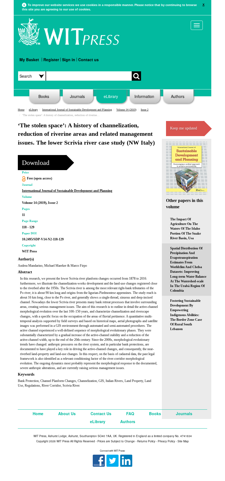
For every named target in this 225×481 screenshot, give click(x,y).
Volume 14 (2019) (126, 109)
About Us (67, 413)
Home (21, 109)
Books (43, 96)
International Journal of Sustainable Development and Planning (77, 109)
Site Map (183, 441)
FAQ (130, 413)
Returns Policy (146, 441)
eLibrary (111, 96)
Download (35, 162)
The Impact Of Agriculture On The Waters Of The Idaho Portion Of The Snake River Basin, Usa (185, 228)
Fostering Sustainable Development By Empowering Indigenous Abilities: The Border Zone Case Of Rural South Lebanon (186, 315)
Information (144, 96)
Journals (77, 96)
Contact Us (101, 413)
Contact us (88, 59)
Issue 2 (144, 109)
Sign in (68, 59)
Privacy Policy (166, 441)
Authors (177, 96)
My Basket (29, 59)
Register (51, 59)
